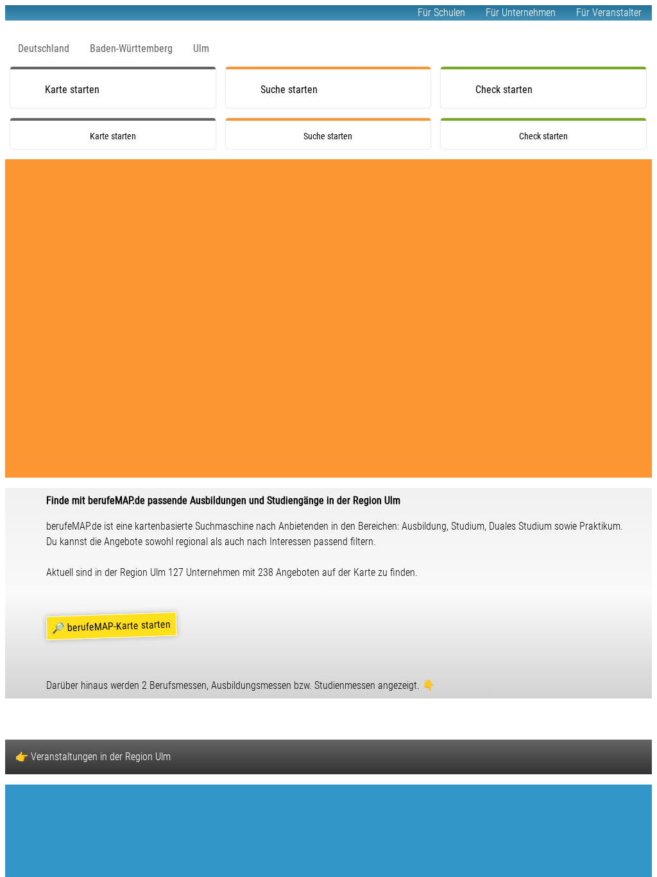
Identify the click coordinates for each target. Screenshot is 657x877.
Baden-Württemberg (131, 48)
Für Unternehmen (521, 12)
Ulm (201, 48)
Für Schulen (441, 12)
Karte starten (72, 89)
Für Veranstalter (609, 12)
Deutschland (43, 48)
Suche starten (289, 89)
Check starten (504, 89)
